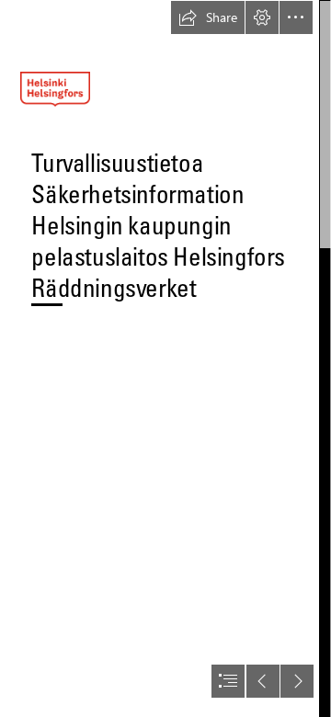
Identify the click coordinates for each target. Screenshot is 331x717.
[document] (165, 358)
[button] (208, 17)
